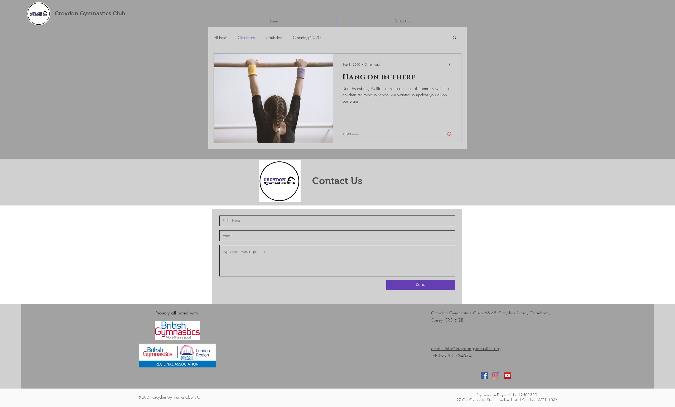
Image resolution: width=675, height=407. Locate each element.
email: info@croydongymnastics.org (465, 348)
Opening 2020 (307, 37)
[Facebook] (484, 375)
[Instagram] (495, 375)
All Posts (220, 37)
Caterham (246, 37)
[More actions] (451, 64)
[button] (454, 38)
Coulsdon (274, 37)
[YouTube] (507, 375)
